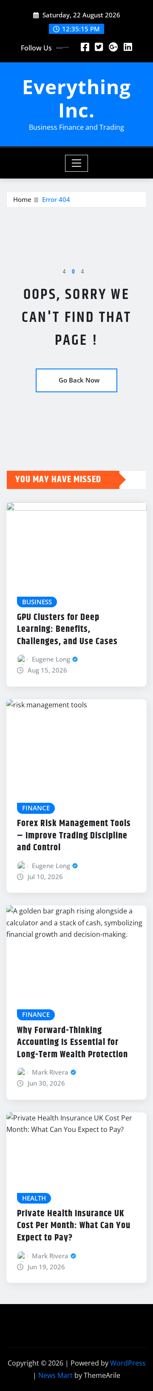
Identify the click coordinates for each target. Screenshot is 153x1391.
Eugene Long (51, 659)
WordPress (128, 1363)
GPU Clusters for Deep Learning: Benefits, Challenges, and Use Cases (67, 629)
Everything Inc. (76, 98)
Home (22, 199)
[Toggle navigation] (76, 163)
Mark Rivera (50, 1072)
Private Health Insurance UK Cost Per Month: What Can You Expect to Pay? (73, 1226)
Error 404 (56, 199)
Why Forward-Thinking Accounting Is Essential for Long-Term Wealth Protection (72, 1042)
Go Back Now (79, 380)
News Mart (55, 1375)
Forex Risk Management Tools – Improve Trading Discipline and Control (74, 835)
